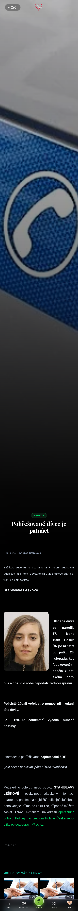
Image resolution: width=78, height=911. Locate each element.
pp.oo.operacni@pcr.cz (27, 824)
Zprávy (39, 515)
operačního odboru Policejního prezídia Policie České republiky (39, 818)
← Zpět (12, 7)
